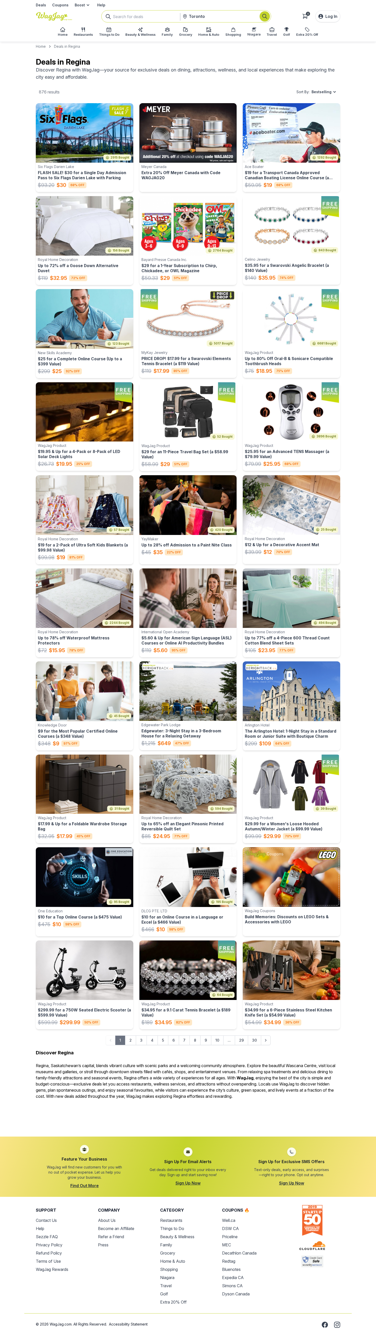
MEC (226, 1244)
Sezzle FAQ (47, 1236)
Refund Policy (49, 1253)
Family (166, 1244)
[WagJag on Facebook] (325, 1325)
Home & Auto (172, 1261)
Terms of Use (48, 1261)
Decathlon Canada (239, 1253)
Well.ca (228, 1220)
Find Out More (84, 1185)
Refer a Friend (111, 1236)
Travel (166, 1285)
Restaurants (171, 1220)
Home (41, 46)
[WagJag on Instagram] (337, 1325)
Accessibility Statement (128, 1324)
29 (241, 1040)
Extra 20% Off (173, 1302)
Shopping (169, 1269)
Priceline (230, 1236)
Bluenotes (231, 1269)
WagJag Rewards (52, 1269)
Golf (164, 1293)
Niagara (167, 1277)
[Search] (265, 16)
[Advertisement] (188, 1114)
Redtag (228, 1261)
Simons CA (232, 1285)
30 (254, 1040)
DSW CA (230, 1228)
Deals (41, 5)
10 (217, 1040)
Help (101, 5)
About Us (107, 1220)
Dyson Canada (236, 1293)
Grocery (167, 1253)
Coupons (60, 5)
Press (103, 1244)
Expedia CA (233, 1277)
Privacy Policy (49, 1244)
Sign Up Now (188, 1183)
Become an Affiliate (116, 1228)
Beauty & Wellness (177, 1236)
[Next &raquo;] (266, 1040)
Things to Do (172, 1228)
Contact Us (46, 1220)
